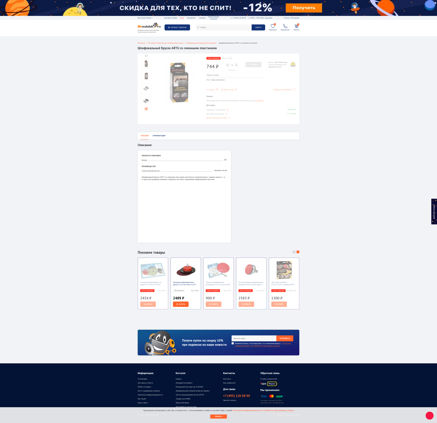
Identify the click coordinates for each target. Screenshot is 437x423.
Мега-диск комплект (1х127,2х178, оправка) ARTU (282, 283)
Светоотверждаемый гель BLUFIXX (190, 395)
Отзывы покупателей (268, 379)
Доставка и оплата (170, 18)
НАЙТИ (258, 27)
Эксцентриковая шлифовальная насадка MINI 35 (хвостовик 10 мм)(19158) (251, 283)
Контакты (202, 18)
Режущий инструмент (184, 383)
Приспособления (182, 403)
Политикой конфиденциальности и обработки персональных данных (263, 344)
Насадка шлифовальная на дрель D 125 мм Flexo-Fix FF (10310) (184, 283)
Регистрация (295, 18)
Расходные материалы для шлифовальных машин (165, 43)
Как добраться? (229, 383)
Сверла (178, 379)
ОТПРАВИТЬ (285, 338)
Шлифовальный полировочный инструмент (201, 43)
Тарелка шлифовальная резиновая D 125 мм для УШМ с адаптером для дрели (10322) (218, 283)
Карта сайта (142, 403)
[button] (298, 252)
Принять (218, 416)
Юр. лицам (142, 399)
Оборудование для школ (213, 18)
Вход (287, 18)
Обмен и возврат (144, 387)
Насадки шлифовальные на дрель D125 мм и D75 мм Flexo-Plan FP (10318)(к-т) (150, 283)
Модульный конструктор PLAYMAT (189, 387)
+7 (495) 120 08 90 (236, 396)
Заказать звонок (229, 400)
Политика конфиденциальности (150, 395)
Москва (148, 18)
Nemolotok (141, 43)
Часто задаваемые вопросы (149, 391)
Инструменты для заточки (186, 407)
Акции (182, 18)
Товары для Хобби (183, 399)
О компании (142, 379)
